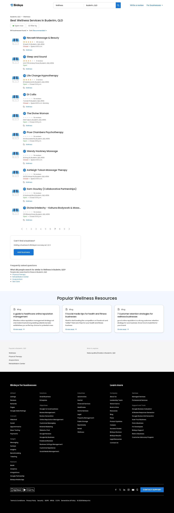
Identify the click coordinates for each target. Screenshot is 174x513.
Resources (114, 411)
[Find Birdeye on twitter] (120, 489)
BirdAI (12, 465)
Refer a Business (138, 434)
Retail (80, 429)
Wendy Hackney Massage (42, 151)
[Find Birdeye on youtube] (133, 489)
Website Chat (45, 430)
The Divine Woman (38, 113)
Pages (12, 407)
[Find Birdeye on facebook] (116, 489)
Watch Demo (115, 404)
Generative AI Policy (68, 501)
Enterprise (43, 400)
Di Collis (31, 94)
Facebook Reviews (46, 441)
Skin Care (16, 281)
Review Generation (47, 416)
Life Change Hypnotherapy (42, 75)
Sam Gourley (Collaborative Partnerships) (52, 188)
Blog (111, 414)
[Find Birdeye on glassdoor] (137, 489)
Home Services (83, 411)
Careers (113, 425)
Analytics (13, 469)
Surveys (13, 446)
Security (40, 501)
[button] (22, 229)
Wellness (29, 50)
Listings (13, 397)
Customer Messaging (48, 423)
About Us (113, 397)
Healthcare (82, 407)
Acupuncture (17, 279)
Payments (14, 434)
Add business (23, 252)
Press (112, 418)
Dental (80, 400)
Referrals (13, 404)
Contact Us (114, 443)
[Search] (118, 5)
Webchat (13, 420)
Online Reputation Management (51, 420)
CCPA (58, 501)
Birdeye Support (138, 430)
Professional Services (139, 400)
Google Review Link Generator (143, 416)
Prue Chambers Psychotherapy (45, 132)
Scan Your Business (139, 420)
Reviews (13, 400)
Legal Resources (116, 439)
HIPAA (52, 501)
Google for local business (49, 409)
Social (12, 423)
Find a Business (137, 423)
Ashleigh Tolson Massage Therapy (47, 170)
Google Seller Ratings (18, 411)
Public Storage (83, 421)
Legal (79, 414)
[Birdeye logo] (17, 5)
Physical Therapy (18, 274)
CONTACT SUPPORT (152, 489)
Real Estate (82, 425)
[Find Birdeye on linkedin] (124, 489)
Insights (13, 450)
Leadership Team (116, 400)
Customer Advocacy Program (143, 437)
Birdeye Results (115, 436)
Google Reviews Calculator (142, 409)
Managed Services (138, 397)
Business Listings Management (51, 444)
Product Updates (116, 421)
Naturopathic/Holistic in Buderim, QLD (101, 353)
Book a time (114, 407)
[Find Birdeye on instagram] (128, 489)
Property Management (86, 418)
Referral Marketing (46, 427)
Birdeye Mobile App (17, 480)
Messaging (14, 442)
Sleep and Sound (37, 56)
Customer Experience (47, 448)
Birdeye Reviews (116, 432)
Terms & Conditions (17, 501)
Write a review (137, 5)
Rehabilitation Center (20, 277)
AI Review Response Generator (143, 412)
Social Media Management (49, 451)
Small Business (45, 397)
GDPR (47, 501)
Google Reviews (45, 434)
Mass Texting (15, 430)
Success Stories (115, 429)
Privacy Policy (31, 501)
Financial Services (84, 404)
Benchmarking (15, 453)
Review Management (47, 412)
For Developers (137, 427)
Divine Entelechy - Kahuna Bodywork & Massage (54, 207)
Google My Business (47, 437)
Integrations (14, 472)
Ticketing (13, 457)
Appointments (15, 427)
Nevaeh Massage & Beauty (43, 37)
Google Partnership (17, 476)
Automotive (82, 397)
